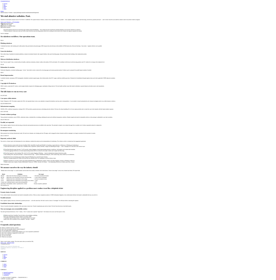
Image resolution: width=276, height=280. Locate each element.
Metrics (5, 6)
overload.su (6, 275)
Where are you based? (7, 236)
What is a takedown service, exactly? (10, 227)
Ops (4, 5)
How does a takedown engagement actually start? (13, 233)
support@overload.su (8, 272)
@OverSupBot (6, 273)
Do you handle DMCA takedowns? (10, 230)
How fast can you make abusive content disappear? (13, 229)
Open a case (3, 22)
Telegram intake (10, 242)
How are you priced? (6, 234)
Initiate (2, 11)
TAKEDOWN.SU (5, 1)
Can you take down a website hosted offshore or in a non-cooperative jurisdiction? (20, 231)
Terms (4, 266)
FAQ (4, 7)
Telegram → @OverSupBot (12, 22)
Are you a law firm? (6, 235)
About (4, 8)
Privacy (5, 265)
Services (5, 3)
